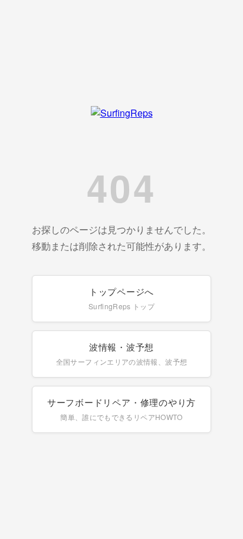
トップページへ (121, 298)
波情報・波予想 (121, 353)
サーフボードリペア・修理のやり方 (121, 409)
